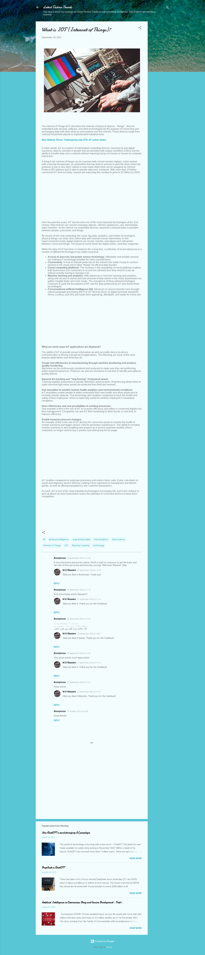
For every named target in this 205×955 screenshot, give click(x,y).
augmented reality (81, 539)
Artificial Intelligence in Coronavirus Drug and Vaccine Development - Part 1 (82, 902)
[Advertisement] (159, 66)
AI (44, 539)
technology (98, 545)
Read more (136, 858)
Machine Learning (80, 545)
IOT (66, 545)
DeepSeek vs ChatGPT (53, 867)
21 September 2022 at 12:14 (89, 599)
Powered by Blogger (104, 941)
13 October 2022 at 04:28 (77, 711)
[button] (140, 28)
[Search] (167, 8)
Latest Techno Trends (57, 7)
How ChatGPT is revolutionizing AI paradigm (66, 833)
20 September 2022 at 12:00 (78, 558)
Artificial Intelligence (59, 539)
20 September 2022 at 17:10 (78, 590)
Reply (57, 583)
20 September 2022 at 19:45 (78, 619)
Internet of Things (52, 545)
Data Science (118, 539)
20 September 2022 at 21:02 (78, 653)
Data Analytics (101, 539)
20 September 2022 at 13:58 (89, 570)
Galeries (109, 947)
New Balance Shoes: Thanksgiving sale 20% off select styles (74, 139)
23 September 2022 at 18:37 (89, 634)
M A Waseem (69, 570)
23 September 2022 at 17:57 (78, 682)
